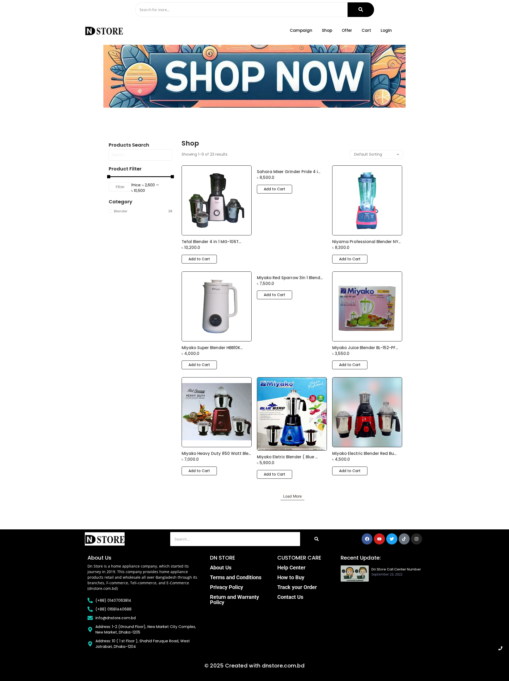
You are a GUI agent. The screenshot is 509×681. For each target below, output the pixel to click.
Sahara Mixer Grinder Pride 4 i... (288, 171)
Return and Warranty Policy (234, 599)
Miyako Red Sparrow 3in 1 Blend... (290, 277)
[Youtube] (379, 538)
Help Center (291, 567)
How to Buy (290, 577)
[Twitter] (391, 538)
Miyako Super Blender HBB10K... (212, 347)
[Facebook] (367, 538)
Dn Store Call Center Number (396, 569)
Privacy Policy (226, 587)
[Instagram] (416, 538)
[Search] (361, 9)
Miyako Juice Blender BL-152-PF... (365, 347)
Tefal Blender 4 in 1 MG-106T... (211, 241)
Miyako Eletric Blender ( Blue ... (287, 457)
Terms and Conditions (235, 577)
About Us (220, 567)
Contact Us (290, 597)
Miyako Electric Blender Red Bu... (364, 453)
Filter (120, 187)
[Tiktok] (404, 538)
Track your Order (297, 587)
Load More (292, 496)
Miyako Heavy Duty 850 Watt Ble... (216, 453)
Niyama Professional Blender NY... (366, 241)
